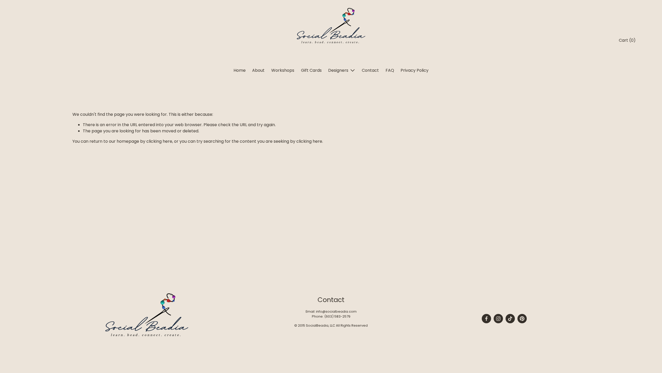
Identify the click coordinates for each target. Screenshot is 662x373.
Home (240, 70)
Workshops (282, 70)
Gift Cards (311, 70)
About (258, 70)
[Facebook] (486, 318)
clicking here (159, 141)
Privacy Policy (414, 70)
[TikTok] (510, 318)
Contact (370, 70)
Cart (627, 40)
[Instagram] (498, 318)
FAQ (390, 70)
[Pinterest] (522, 318)
